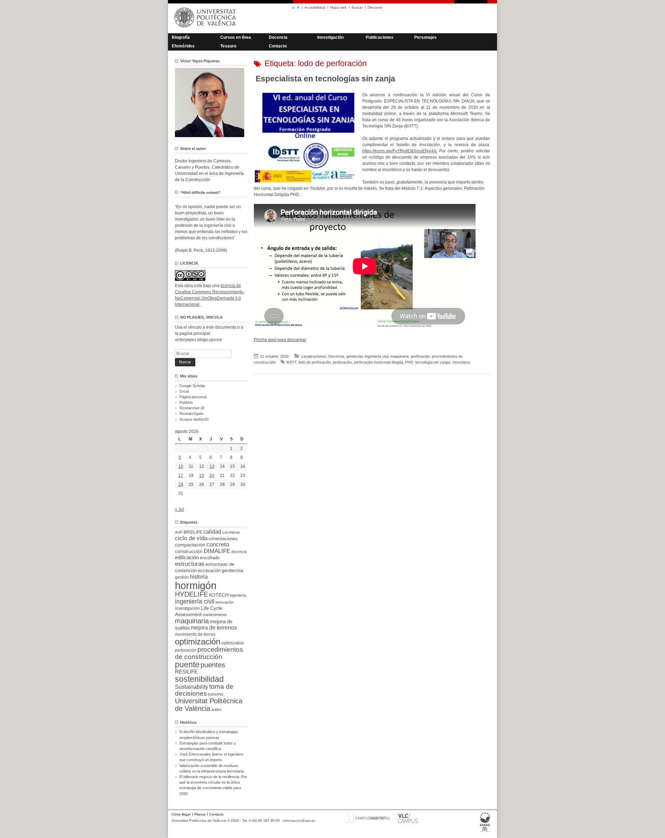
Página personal (192, 397)
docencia (239, 552)
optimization (232, 643)
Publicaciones (379, 37)
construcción (189, 551)
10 (180, 466)
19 (201, 475)
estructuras (189, 563)
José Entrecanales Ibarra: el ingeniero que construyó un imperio (211, 757)
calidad (212, 532)
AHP (179, 532)
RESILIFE (186, 672)
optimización (197, 641)
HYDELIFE (191, 594)
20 (212, 475)
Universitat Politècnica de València (208, 704)
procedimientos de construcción (209, 653)
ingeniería (238, 595)
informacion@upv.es (299, 820)
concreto (217, 544)
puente (187, 664)
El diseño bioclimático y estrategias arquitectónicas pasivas (208, 734)
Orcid (184, 391)
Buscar (357, 7)
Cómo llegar (180, 814)
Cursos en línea (235, 37)
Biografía (181, 37)
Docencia (278, 37)
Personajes (425, 37)
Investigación (330, 37)
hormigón (195, 585)
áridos (216, 709)
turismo (215, 694)
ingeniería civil (376, 356)
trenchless (461, 362)
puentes (213, 665)
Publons (186, 402)
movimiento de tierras (195, 634)
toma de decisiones (204, 690)
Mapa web (338, 7)
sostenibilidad (199, 679)
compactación (190, 544)
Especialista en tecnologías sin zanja (325, 78)
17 (180, 475)
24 (180, 484)
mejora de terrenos (214, 628)
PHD (409, 362)
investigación (187, 608)
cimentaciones (223, 538)
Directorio (374, 7)
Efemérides (183, 46)
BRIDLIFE (193, 532)
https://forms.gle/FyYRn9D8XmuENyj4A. (399, 151)
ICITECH (219, 595)
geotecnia (354, 356)
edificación (187, 557)
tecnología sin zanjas (433, 362)
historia (199, 576)
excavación (209, 570)
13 (212, 466)
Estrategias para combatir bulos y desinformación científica (207, 746)
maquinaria (399, 356)
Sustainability (191, 687)
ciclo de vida (191, 538)
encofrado (210, 557)
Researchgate (191, 413)
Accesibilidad (314, 7)
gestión (182, 577)
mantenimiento (215, 615)
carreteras (231, 532)
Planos (199, 814)
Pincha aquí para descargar (280, 339)
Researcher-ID (192, 408)
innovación (224, 602)
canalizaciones (313, 356)
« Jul (179, 509)
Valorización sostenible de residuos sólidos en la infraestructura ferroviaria (211, 768)
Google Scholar (192, 386)
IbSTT (291, 362)
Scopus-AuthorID (194, 419)
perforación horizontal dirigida (378, 362)
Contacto (278, 46)
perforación (420, 356)
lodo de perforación (315, 362)
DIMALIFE (217, 551)
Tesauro (228, 46)
